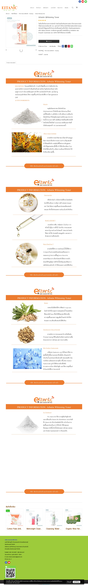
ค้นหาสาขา (60, 7)
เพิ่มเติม (66, 7)
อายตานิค (46, 54)
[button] (72, 7)
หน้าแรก (32, 7)
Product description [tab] (11, 63)
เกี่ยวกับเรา (38, 7)
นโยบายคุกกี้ (17, 582)
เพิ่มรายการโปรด (43, 46)
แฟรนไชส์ (53, 7)
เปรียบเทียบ (53, 46)
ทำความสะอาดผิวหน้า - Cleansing (52, 50)
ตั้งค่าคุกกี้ (69, 582)
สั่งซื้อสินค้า (49, 41)
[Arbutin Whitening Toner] (21, 31)
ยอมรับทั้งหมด (76, 582)
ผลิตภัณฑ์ (45, 7)
